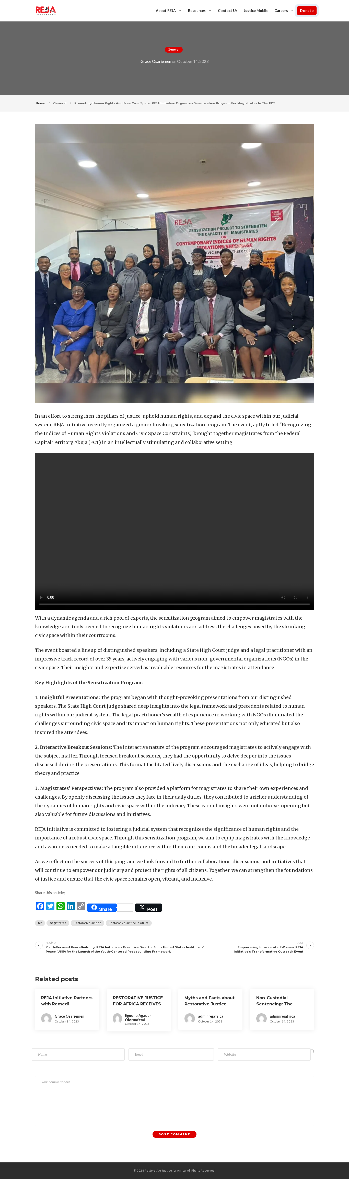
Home (40, 103)
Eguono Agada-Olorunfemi (138, 1017)
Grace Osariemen (156, 61)
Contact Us (228, 10)
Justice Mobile (256, 10)
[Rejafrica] (46, 10)
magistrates (58, 922)
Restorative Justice (87, 922)
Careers (281, 10)
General (174, 49)
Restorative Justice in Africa (129, 922)
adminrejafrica (210, 1016)
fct (40, 922)
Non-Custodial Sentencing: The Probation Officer (275, 1004)
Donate (306, 10)
